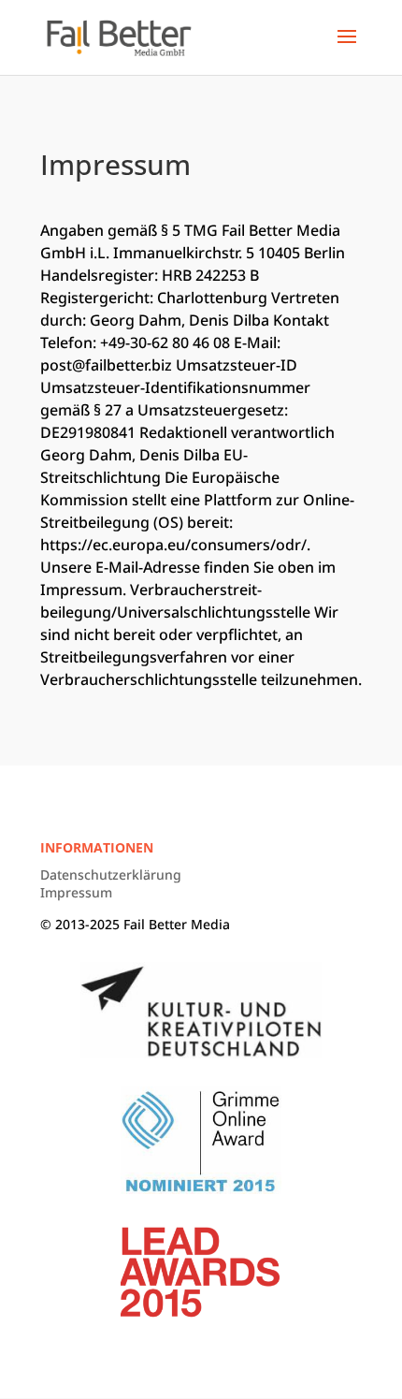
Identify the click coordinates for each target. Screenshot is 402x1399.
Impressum (76, 892)
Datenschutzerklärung (110, 874)
